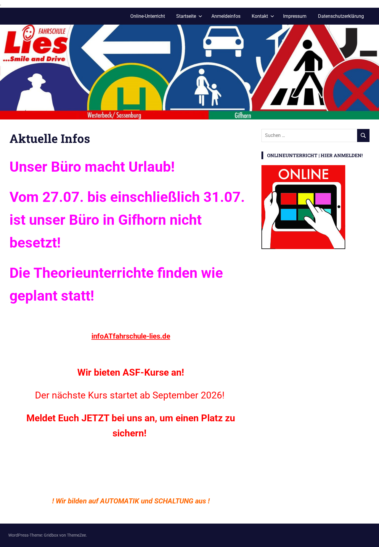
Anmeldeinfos (225, 16)
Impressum (294, 16)
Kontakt (260, 16)
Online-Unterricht (147, 16)
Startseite (186, 16)
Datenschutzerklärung (341, 16)
